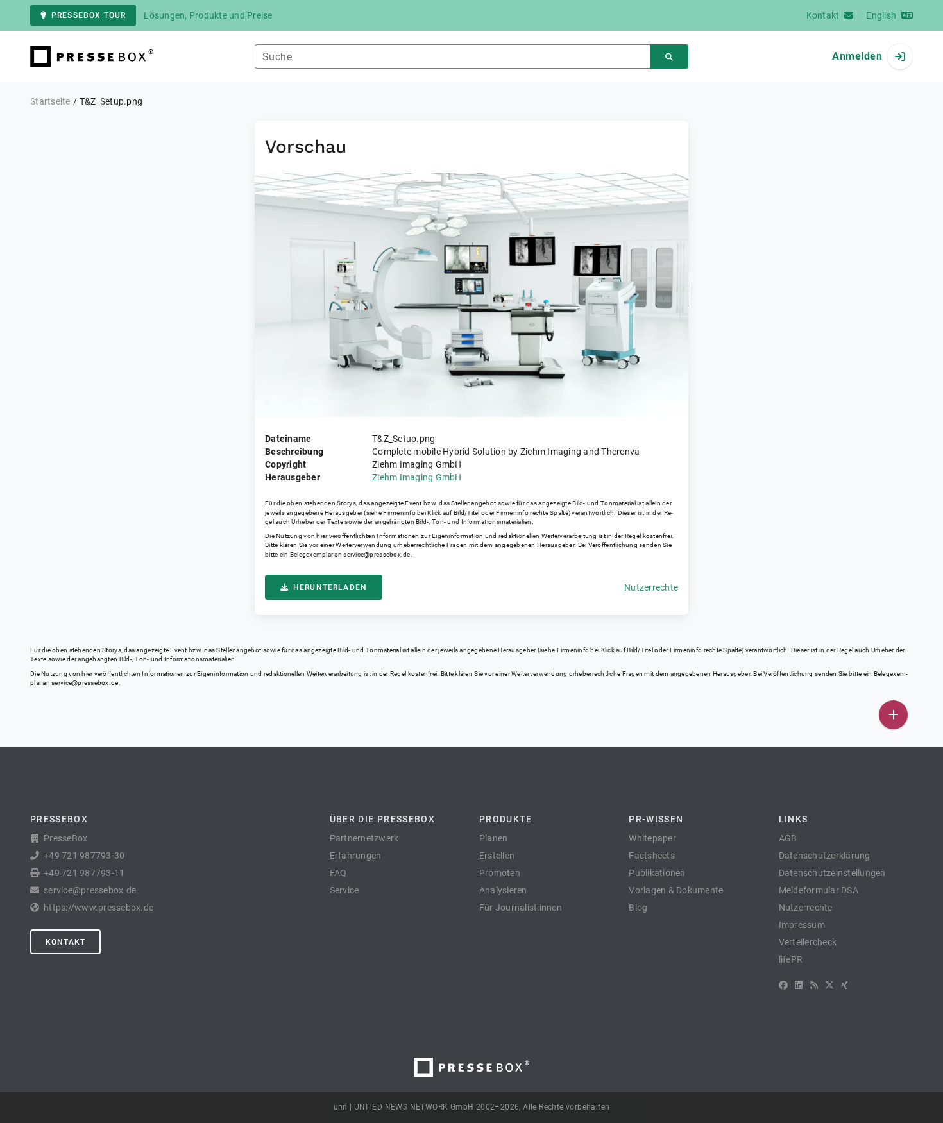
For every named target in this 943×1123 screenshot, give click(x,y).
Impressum (802, 925)
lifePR (791, 959)
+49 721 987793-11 (84, 873)
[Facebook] (783, 985)
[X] (829, 985)
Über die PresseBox (382, 819)
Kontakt (65, 942)
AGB (788, 838)
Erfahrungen (356, 855)
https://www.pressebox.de (98, 907)
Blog (638, 907)
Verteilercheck (808, 942)
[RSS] (814, 985)
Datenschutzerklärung (825, 855)
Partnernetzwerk (364, 838)
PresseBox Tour (88, 15)
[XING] (844, 985)
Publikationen (657, 873)
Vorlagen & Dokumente (676, 890)
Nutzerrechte (651, 587)
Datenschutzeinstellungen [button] (832, 873)
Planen (493, 838)
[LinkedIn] (799, 985)
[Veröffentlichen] (893, 714)
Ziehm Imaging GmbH (417, 477)
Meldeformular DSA (818, 890)
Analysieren (503, 890)
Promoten (499, 873)
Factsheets (652, 855)
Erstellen (496, 855)
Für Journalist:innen (520, 907)
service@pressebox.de (376, 554)
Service (344, 890)
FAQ (338, 873)
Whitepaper (652, 838)
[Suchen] (669, 56)
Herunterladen (330, 587)
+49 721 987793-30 (84, 855)
